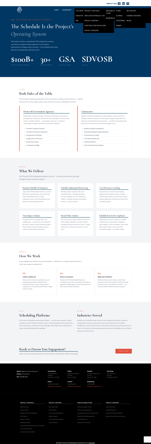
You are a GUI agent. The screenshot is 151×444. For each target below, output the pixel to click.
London (69, 381)
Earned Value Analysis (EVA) (27, 432)
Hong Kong (90, 381)
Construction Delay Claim (95, 25)
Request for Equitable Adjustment (86, 416)
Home (56, 10)
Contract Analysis (110, 407)
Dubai (50, 381)
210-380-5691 (26, 374)
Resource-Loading (25, 419)
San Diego (110, 371)
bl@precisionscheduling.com (29, 371)
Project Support (91, 21)
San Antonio (52, 371)
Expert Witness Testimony (83, 422)
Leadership (66, 10)
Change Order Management (56, 419)
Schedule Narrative (111, 410)
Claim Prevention (53, 422)
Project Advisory (91, 30)
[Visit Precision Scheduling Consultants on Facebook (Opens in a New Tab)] (119, 3)
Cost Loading (23, 416)
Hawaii (118, 25)
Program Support (53, 416)
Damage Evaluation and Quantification (87, 413)
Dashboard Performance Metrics (114, 413)
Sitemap (92, 443)
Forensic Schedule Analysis (84, 410)
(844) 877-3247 (111, 3)
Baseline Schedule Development (28, 413)
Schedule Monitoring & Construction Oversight (32, 425)
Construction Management (56, 413)
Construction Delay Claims (84, 407)
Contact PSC (124, 351)
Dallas (69, 371)
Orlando (89, 371)
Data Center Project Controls (97, 16)
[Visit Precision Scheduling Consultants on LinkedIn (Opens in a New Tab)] (123, 3)
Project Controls (92, 11)
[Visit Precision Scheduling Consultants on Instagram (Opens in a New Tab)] (127, 3)
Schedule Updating (25, 422)
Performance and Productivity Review (116, 416)
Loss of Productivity (82, 419)
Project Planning (24, 407)
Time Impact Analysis (26, 428)
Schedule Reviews (53, 407)
